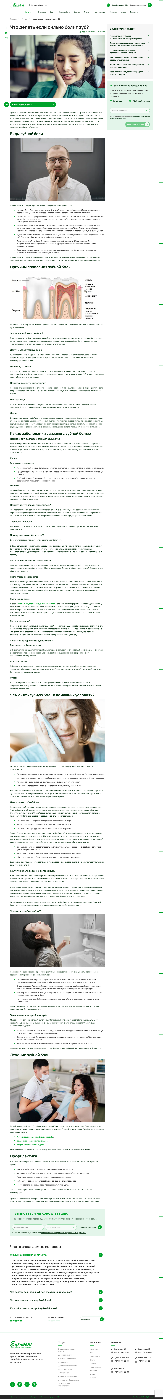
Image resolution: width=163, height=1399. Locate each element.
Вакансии (93, 1370)
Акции (92, 1374)
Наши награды (95, 1367)
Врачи (92, 1353)
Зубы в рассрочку (65, 1369)
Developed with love (143, 1397)
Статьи (92, 1360)
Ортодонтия (63, 1362)
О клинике (94, 1349)
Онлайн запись (120, 5)
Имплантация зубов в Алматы (66, 1350)
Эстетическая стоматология (64, 1384)
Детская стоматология (67, 1365)
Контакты (93, 1378)
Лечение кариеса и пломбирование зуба (35, 1137)
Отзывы (93, 1363)
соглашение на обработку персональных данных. (63, 1232)
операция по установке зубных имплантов (35, 603)
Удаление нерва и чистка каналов (32, 1141)
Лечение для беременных (68, 1380)
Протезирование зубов (67, 1358)
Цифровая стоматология (68, 1376)
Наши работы (95, 1356)
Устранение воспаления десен (31, 1144)
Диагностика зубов (65, 1355)
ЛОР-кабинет (63, 1373)
